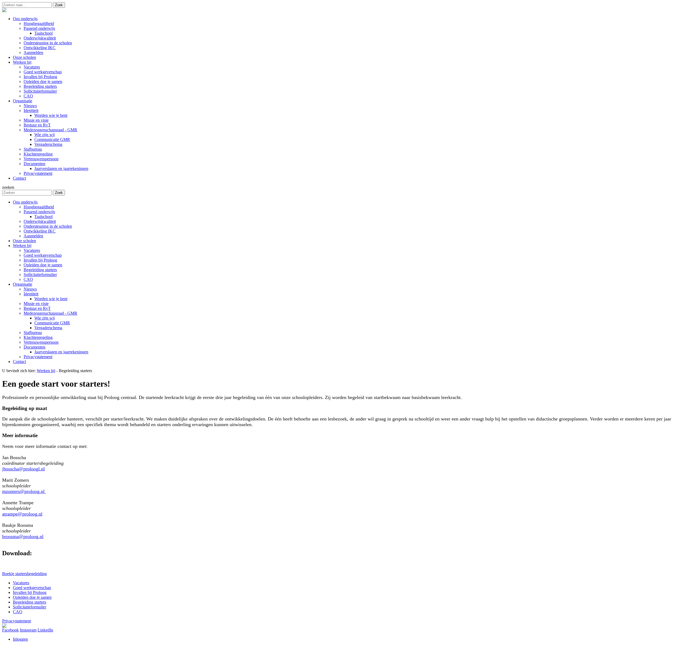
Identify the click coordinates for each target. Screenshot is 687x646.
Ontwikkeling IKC (40, 231)
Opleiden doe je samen (43, 265)
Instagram (28, 630)
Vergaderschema (48, 327)
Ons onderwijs (25, 202)
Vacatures (32, 250)
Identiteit (31, 294)
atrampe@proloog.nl (22, 514)
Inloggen (20, 639)
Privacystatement (38, 356)
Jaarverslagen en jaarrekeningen (61, 352)
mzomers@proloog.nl (24, 491)
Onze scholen (24, 240)
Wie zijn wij (44, 318)
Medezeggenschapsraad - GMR (50, 313)
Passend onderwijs (39, 211)
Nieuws (30, 289)
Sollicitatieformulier (40, 274)
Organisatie (22, 284)
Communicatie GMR (52, 323)
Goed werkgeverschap (43, 255)
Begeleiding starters (40, 269)
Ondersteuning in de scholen (48, 226)
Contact (19, 361)
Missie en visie (36, 303)
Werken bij (22, 245)
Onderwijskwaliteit (40, 221)
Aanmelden (33, 236)
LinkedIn (45, 630)
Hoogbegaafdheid (39, 207)
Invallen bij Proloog (40, 260)
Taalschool (43, 216)
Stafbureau (33, 332)
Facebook (10, 630)
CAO (28, 279)
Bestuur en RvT (37, 308)
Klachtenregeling (38, 337)
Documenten (34, 347)
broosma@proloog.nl (22, 536)
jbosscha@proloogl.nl (23, 468)
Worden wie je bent (50, 298)
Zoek (59, 5)
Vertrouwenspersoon (41, 342)
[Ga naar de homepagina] (4, 10)
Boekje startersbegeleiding (24, 573)
